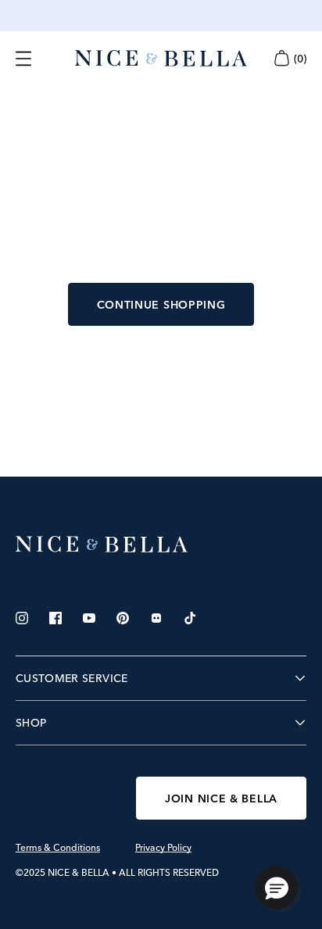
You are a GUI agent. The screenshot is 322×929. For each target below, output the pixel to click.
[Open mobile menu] (23, 58)
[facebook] (55, 618)
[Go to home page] (161, 544)
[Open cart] (281, 58)
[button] (277, 887)
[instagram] (22, 618)
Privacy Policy (163, 847)
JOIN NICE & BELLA (221, 798)
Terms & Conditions (58, 847)
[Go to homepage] (161, 58)
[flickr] (156, 618)
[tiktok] (190, 618)
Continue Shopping (161, 305)
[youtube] (89, 618)
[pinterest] (122, 618)
